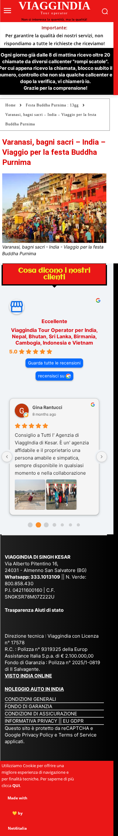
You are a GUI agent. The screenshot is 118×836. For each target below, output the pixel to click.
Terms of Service (78, 735)
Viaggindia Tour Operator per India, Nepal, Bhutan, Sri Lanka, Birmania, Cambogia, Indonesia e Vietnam (54, 336)
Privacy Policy (38, 735)
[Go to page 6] (78, 524)
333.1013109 (45, 577)
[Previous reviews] (7, 456)
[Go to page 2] (46, 524)
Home (10, 105)
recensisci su (51, 375)
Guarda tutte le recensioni (54, 362)
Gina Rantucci (47, 407)
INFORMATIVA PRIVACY (31, 721)
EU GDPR (73, 721)
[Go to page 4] (62, 524)
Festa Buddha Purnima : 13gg (52, 105)
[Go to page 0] (30, 524)
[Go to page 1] (38, 524)
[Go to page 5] (70, 524)
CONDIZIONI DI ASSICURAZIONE (41, 714)
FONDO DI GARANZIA (28, 706)
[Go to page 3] (54, 524)
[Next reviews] (101, 456)
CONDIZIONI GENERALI (30, 699)
